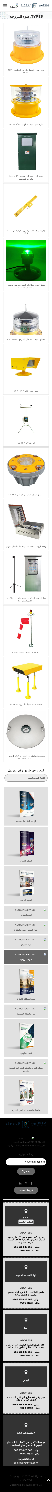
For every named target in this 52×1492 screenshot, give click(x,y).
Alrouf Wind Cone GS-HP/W (26, 652)
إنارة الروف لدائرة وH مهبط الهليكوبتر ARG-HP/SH (26, 231)
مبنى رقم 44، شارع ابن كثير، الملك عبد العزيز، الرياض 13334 (26, 1398)
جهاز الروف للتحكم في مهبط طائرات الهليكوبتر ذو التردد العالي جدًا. (26, 599)
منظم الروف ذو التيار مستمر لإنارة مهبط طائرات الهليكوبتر (26, 177)
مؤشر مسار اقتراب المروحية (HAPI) (26, 704)
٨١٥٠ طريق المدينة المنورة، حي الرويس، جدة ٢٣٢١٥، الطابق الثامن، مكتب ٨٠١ (26, 1346)
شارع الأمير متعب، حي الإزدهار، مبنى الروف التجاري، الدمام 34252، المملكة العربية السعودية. (26, 1240)
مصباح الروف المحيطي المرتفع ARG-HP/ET (26, 339)
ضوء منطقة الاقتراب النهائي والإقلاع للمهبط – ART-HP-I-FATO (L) (26, 757)
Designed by (17, 1484)
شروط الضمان (26, 1190)
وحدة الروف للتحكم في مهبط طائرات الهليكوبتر (26, 546)
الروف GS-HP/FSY (26, 443)
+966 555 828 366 (22, 1247)
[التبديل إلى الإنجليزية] (14, 6)
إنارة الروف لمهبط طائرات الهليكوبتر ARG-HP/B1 (26, 71)
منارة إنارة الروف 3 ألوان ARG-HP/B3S (26, 124)
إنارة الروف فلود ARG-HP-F (26, 391)
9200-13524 (26, 1250)
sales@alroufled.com (26, 1462)
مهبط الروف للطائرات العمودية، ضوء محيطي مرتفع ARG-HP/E (26, 286)
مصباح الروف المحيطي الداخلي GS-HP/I (26, 494)
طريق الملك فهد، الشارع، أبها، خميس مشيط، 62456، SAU (26, 1293)
